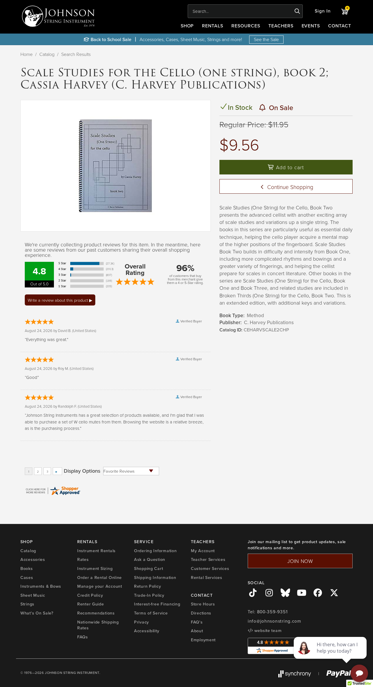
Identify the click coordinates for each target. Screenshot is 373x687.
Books (26, 568)
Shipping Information (155, 577)
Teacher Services (208, 559)
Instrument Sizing (94, 568)
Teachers (280, 25)
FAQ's (197, 622)
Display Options (82, 471)
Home (26, 54)
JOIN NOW (300, 560)
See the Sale (266, 39)
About (197, 631)
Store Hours (203, 604)
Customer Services (210, 568)
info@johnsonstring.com (274, 621)
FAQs (82, 637)
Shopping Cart (148, 568)
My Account (203, 551)
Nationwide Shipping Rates (98, 625)
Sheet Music (32, 595)
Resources (245, 25)
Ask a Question (149, 559)
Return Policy (147, 586)
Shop (187, 25)
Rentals (212, 25)
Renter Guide (90, 604)
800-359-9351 (272, 612)
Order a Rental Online (99, 577)
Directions (201, 613)
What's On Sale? (37, 613)
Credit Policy (90, 595)
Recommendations (96, 613)
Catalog (46, 54)
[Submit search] (297, 11)
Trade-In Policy (149, 595)
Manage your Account (99, 586)
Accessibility (146, 631)
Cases (26, 577)
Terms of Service (151, 613)
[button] (323, 11)
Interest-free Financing (157, 604)
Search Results (76, 54)
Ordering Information (155, 551)
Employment (203, 640)
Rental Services (206, 577)
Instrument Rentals (96, 551)
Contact (339, 25)
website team (267, 630)
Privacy (141, 622)
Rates (83, 559)
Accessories (32, 559)
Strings (27, 604)
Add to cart (289, 167)
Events (311, 25)
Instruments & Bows (40, 586)
